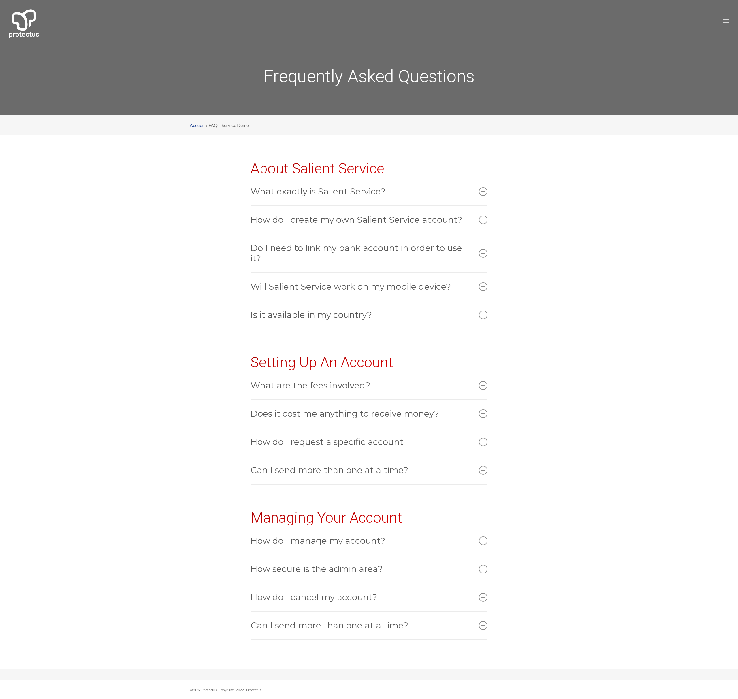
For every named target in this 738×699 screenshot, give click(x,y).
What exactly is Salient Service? (318, 191)
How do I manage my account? (318, 540)
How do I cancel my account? (314, 597)
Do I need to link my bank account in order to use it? (356, 253)
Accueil (197, 125)
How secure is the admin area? (317, 569)
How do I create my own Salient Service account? (356, 219)
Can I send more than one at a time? (329, 470)
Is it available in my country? (311, 314)
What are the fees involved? (310, 385)
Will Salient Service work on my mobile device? (351, 286)
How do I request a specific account (327, 442)
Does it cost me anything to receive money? (345, 413)
